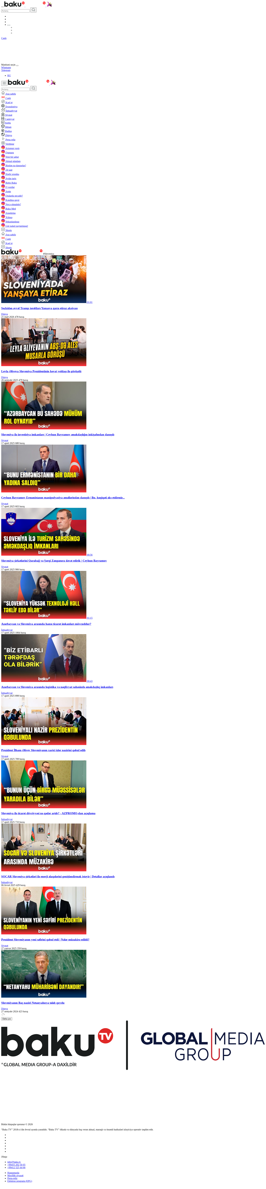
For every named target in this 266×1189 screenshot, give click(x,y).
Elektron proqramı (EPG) (19, 1181)
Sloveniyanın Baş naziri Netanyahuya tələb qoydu (32, 1002)
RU (9, 75)
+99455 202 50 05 (16, 1164)
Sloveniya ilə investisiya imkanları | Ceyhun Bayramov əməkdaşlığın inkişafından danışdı (57, 434)
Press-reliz (12, 1178)
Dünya (4, 314)
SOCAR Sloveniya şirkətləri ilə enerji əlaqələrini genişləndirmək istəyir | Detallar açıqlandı (58, 876)
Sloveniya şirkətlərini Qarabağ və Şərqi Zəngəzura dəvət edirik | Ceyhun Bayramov (54, 560)
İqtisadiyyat (6, 630)
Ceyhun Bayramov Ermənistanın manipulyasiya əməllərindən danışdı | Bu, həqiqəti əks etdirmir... (63, 497)
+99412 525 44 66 (16, 1167)
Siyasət (4, 440)
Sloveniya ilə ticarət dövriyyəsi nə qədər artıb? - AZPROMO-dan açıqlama (48, 813)
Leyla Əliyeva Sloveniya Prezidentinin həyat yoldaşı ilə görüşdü (41, 371)
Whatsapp (6, 67)
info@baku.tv (14, 1162)
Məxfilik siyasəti (15, 1175)
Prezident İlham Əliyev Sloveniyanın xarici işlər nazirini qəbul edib (43, 750)
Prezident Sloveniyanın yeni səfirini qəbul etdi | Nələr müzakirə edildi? (45, 939)
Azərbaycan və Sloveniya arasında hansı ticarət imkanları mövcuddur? (46, 623)
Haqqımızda (13, 1172)
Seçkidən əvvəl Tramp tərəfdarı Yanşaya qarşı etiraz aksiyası (39, 308)
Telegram (5, 70)
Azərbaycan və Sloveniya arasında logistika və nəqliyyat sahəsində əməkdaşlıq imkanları (57, 687)
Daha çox (6, 1019)
